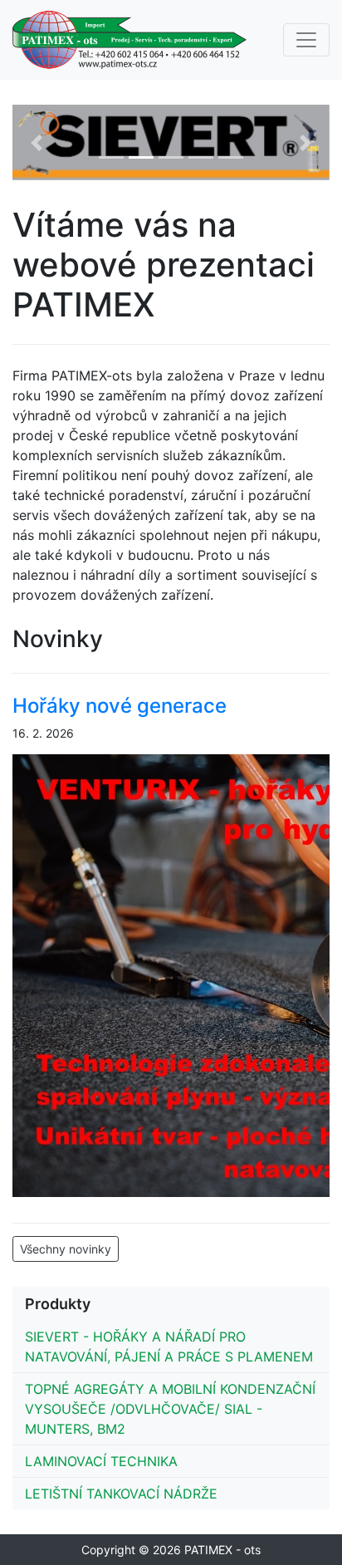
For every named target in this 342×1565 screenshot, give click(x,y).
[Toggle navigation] (306, 39)
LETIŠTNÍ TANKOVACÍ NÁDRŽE (121, 1493)
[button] (36, 142)
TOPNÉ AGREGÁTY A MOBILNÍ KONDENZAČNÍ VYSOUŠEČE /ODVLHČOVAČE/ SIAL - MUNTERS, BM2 (170, 1409)
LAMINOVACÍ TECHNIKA (101, 1461)
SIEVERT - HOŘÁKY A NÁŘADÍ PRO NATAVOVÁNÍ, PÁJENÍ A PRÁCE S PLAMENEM (169, 1346)
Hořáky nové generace (119, 706)
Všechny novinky (65, 1249)
